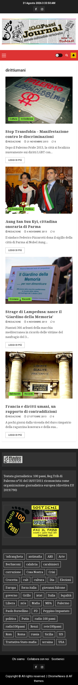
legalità (66, 595)
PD (36, 611)
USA (61, 642)
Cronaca (14, 299)
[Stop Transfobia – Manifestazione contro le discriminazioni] (39, 100)
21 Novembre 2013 (37, 141)
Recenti (26, 299)
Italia (51, 595)
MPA (48, 603)
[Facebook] (36, 9)
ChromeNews (56, 676)
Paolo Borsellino (17, 611)
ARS (50, 556)
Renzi (34, 626)
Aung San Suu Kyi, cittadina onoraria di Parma (31, 224)
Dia (52, 580)
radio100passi (15, 626)
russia (35, 634)
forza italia (28, 588)
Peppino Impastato (56, 611)
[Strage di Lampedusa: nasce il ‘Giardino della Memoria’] (39, 280)
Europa (11, 588)
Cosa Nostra (34, 572)
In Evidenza (27, 119)
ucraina (47, 642)
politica (11, 619)
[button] (4, 55)
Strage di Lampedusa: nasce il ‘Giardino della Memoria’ (33, 314)
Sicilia (49, 634)
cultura (39, 580)
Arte (62, 556)
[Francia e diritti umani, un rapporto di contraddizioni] (39, 375)
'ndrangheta (14, 556)
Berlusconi (13, 564)
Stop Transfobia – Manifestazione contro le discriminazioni (37, 134)
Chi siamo (18, 659)
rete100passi (52, 626)
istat (39, 595)
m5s (23, 603)
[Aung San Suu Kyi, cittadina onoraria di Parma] (39, 190)
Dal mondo (15, 394)
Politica (29, 209)
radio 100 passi (45, 619)
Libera (10, 603)
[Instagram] (42, 9)
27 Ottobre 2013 (36, 416)
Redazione (14, 141)
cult (25, 580)
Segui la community (73, 55)
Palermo (63, 603)
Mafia (36, 603)
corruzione (13, 572)
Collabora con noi (38, 659)
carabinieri (51, 564)
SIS (61, 634)
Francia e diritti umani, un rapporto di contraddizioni (31, 409)
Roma (21, 634)
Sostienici (58, 659)
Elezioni (65, 580)
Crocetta (11, 580)
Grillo (27, 595)
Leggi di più (15, 160)
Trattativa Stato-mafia (21, 642)
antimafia (35, 556)
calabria (32, 564)
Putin (25, 619)
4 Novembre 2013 (37, 231)
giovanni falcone (53, 588)
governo (11, 595)
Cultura (13, 119)
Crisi (52, 572)
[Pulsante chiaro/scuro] (59, 55)
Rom (9, 634)
